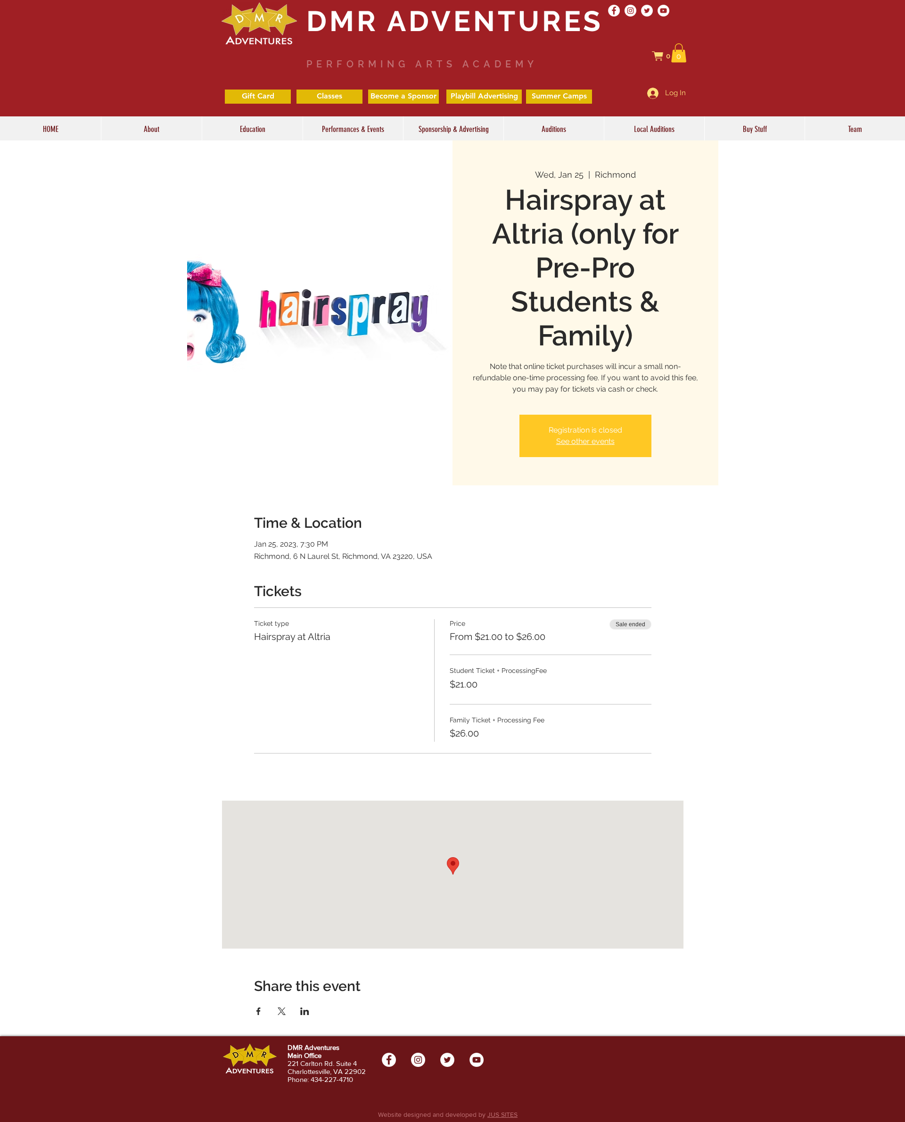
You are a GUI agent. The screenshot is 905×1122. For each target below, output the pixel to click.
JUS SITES (502, 1114)
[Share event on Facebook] (258, 1011)
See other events (585, 441)
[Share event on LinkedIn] (304, 1011)
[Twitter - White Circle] (647, 10)
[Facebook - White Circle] (614, 10)
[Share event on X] (281, 1011)
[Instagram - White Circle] (630, 10)
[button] (666, 56)
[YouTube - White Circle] (663, 10)
